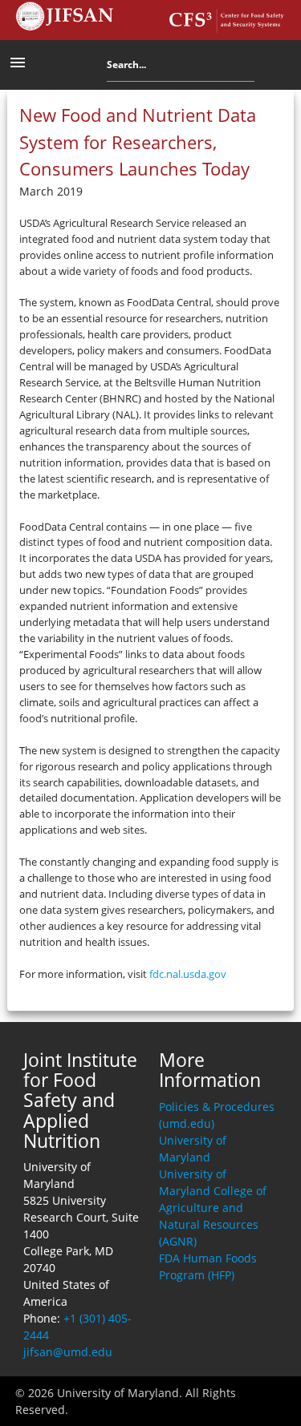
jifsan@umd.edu (67, 1351)
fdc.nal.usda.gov (187, 974)
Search (266, 67)
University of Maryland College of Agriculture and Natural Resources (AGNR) (212, 1207)
